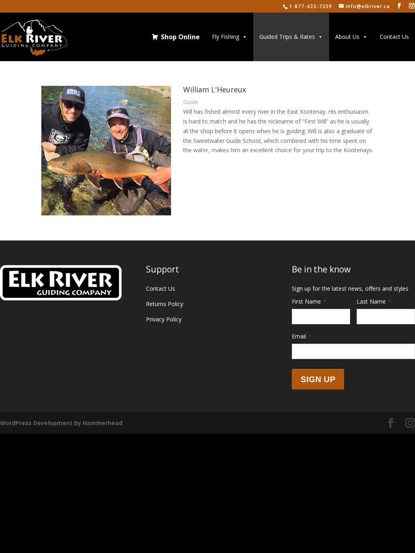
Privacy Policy (164, 319)
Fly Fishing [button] (225, 36)
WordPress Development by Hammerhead (61, 423)
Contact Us (394, 36)
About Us (347, 36)
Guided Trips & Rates (287, 36)
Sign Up (318, 379)
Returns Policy (164, 304)
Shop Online (180, 36)
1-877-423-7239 (310, 6)
